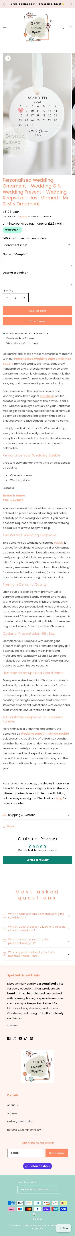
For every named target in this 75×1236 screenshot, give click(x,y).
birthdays (13, 1008)
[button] (5, 27)
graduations (50, 1008)
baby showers (30, 1008)
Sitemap (12, 1025)
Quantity (8, 290)
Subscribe (56, 1153)
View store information (22, 343)
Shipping (22, 216)
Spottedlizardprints (27, 1225)
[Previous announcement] (4, 4)
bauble (59, 543)
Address (12, 1113)
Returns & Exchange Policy (24, 1130)
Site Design (48, 1225)
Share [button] (10, 826)
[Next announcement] (71, 4)
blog (59, 798)
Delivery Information (20, 1121)
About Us (13, 1105)
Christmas (47, 396)
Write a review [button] (38, 860)
